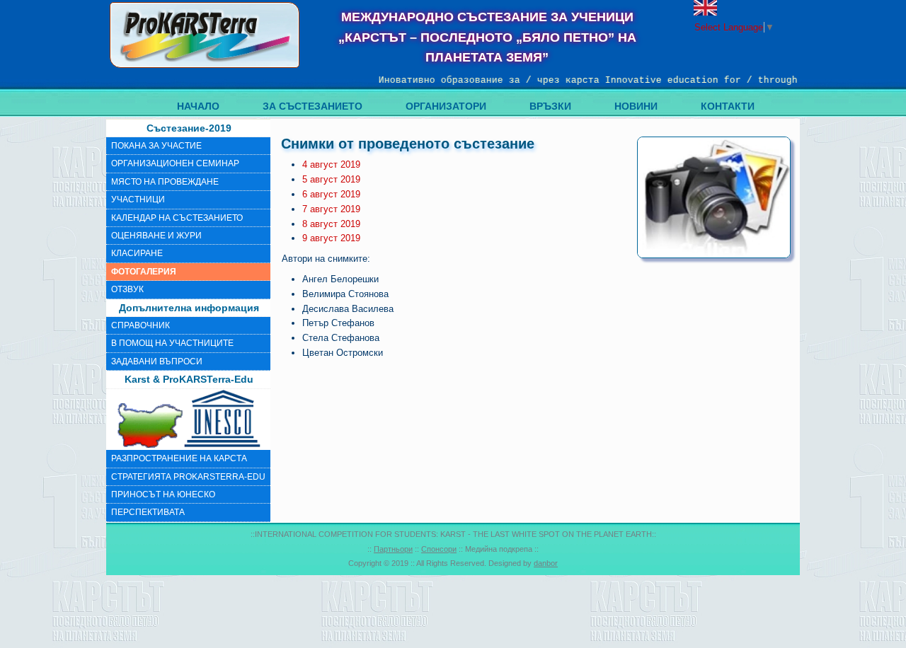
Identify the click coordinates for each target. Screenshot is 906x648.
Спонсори (439, 549)
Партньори (393, 549)
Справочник (140, 325)
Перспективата (148, 512)
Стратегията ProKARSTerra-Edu (188, 477)
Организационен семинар (175, 163)
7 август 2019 (331, 209)
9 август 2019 (331, 238)
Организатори (446, 106)
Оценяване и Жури (156, 236)
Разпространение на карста (179, 458)
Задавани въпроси (156, 361)
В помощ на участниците (172, 343)
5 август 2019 (331, 179)
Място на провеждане (165, 182)
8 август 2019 (331, 224)
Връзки (550, 106)
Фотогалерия (143, 272)
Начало (198, 106)
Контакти (728, 106)
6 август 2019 (331, 194)
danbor (546, 563)
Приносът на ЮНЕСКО (163, 494)
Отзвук (127, 289)
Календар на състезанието (177, 218)
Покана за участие (156, 146)
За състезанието (312, 106)
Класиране (137, 253)
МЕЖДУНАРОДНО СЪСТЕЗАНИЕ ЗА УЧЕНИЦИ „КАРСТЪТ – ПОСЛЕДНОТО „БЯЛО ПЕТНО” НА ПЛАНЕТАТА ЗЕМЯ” (487, 37)
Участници (138, 199)
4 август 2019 (331, 164)
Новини (636, 106)
